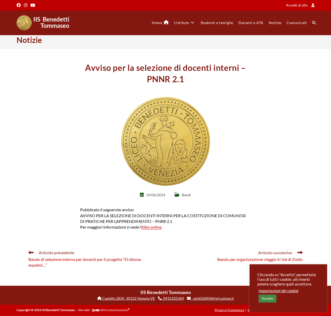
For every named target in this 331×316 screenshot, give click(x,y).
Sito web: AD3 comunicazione (104, 310)
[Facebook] (19, 5)
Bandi (186, 195)
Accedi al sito (296, 5)
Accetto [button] (267, 298)
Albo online (151, 226)
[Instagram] (25, 5)
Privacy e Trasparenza (229, 310)
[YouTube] (33, 5)
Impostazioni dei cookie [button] (278, 291)
